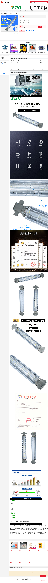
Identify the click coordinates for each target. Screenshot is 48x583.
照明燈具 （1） (3, 57)
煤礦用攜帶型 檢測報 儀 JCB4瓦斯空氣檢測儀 (24, 52)
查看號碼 (40, 26)
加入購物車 (28, 30)
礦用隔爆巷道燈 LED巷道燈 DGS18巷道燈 (6, 52)
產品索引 (2, 72)
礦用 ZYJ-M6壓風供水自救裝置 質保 (14, 52)
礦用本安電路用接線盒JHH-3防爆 (42, 52)
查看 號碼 (2, 63)
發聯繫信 (21, 30)
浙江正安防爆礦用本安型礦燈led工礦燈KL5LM (34, 52)
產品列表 (20, 10)
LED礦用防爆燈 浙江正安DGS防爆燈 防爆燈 (25, 578)
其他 (22, 10)
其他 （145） (3, 58)
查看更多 (4, 69)
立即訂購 (32, 30)
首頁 (17, 10)
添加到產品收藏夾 (3, 73)
